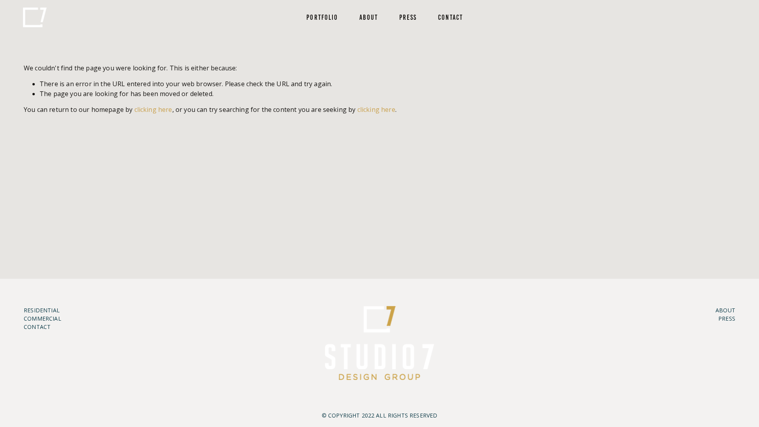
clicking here (153, 109)
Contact (450, 17)
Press (408, 17)
